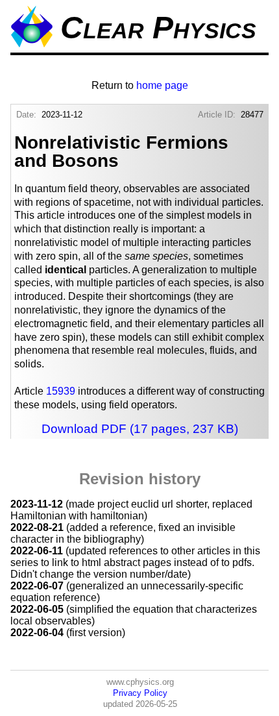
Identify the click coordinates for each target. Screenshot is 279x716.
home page (162, 85)
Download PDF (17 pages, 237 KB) (140, 429)
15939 (60, 391)
